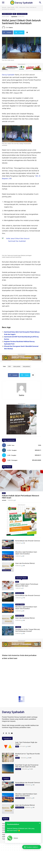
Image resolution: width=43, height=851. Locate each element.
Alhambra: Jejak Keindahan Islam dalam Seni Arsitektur (26, 553)
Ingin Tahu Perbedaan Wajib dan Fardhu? (26, 743)
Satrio (11, 27)
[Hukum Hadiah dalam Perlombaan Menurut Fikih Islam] (21, 480)
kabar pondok (16, 366)
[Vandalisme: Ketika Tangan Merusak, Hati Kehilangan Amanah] (8, 631)
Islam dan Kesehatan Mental (25, 563)
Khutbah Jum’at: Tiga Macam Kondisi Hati (27, 754)
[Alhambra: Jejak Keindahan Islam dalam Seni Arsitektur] (8, 555)
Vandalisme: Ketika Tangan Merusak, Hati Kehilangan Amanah (27, 630)
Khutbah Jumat (6, 547)
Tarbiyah (18, 627)
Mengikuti (38, 450)
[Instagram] (6, 733)
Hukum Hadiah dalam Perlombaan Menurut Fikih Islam (20, 496)
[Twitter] (9, 733)
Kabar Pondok (10, 7)
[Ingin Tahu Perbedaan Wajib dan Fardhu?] (8, 746)
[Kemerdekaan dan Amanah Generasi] (8, 544)
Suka (39, 445)
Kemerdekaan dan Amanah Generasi (27, 541)
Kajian (17, 757)
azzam (4, 500)
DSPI (17, 7)
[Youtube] (11, 733)
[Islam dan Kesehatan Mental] (8, 567)
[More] (27, 32)
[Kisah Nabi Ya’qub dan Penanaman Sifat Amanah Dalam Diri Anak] (8, 768)
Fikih (4, 493)
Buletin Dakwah (7, 559)
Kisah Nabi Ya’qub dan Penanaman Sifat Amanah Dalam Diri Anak (26, 766)
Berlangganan (36, 460)
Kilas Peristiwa (22, 13)
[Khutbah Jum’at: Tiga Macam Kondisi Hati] (8, 757)
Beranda (4, 7)
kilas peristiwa (26, 366)
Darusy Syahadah (8, 75)
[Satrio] (4, 27)
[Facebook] (3, 733)
